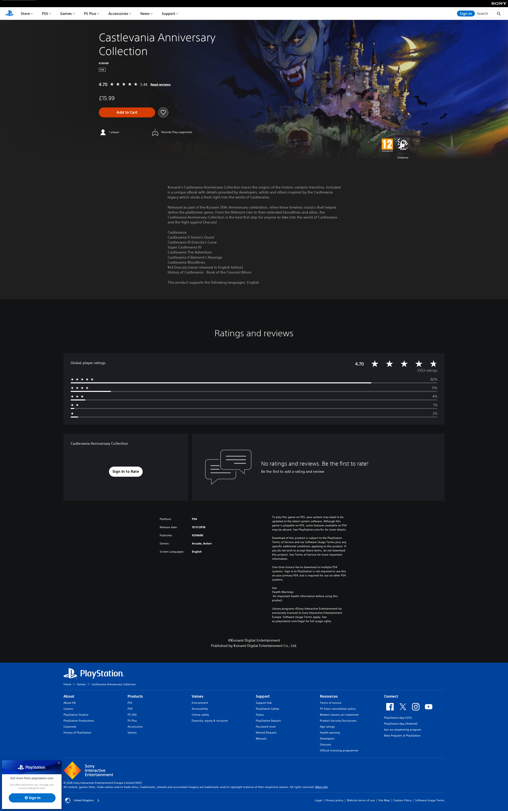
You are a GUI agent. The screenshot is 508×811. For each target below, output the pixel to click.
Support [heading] (263, 696)
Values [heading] (197, 696)
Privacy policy (334, 800)
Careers (68, 708)
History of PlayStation (77, 732)
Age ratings (327, 726)
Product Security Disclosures (338, 720)
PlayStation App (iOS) (398, 717)
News (145, 13)
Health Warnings (283, 592)
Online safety (200, 714)
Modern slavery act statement (339, 714)
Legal (318, 800)
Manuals (261, 738)
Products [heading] (135, 696)
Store (25, 13)
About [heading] (69, 696)
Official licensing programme (339, 750)
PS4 (130, 708)
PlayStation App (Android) (400, 723)
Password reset (266, 726)
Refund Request (266, 732)
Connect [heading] (391, 696)
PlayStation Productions (79, 720)
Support (168, 13)
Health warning (330, 732)
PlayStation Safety (267, 708)
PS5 (45, 13)
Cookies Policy (402, 800)
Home (67, 684)
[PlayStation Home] (9, 13)
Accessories (118, 13)
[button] (126, 472)
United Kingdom (84, 800)
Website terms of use (361, 800)
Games (66, 13)
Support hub (264, 703)
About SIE (70, 703)
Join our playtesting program (402, 729)
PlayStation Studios (76, 714)
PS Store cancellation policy (338, 708)
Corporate (70, 726)
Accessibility (200, 708)
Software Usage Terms (429, 800)
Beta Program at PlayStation (402, 735)
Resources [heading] (329, 696)
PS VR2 (132, 714)
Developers (327, 738)
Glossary (325, 744)
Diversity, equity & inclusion (210, 720)
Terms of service (330, 703)
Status (260, 714)
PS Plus (90, 13)
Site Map (384, 800)
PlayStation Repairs (268, 720)
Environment (200, 703)
